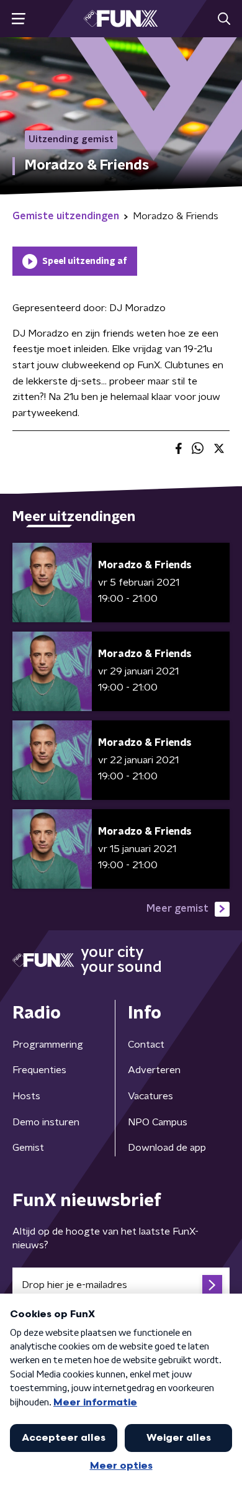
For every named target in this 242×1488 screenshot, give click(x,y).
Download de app (167, 1148)
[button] (18, 18)
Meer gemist (177, 909)
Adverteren (154, 1070)
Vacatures (150, 1096)
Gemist (28, 1148)
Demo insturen (45, 1122)
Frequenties (39, 1070)
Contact (146, 1045)
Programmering (47, 1045)
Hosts (26, 1096)
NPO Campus (157, 1122)
